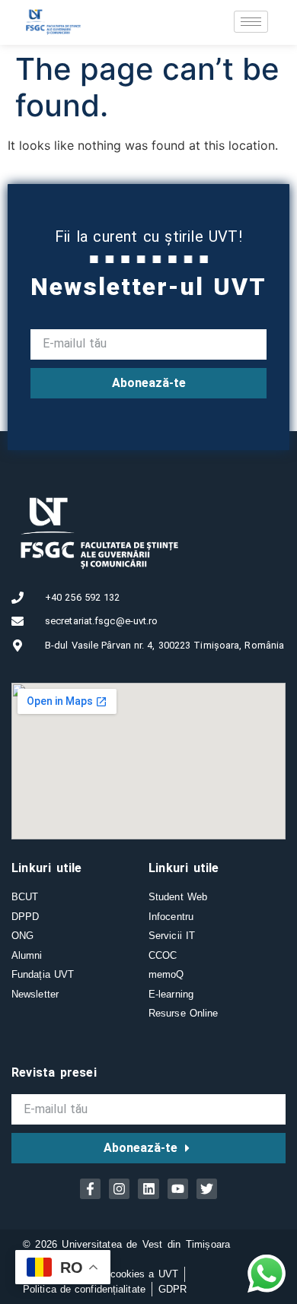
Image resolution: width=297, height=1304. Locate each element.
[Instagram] (119, 1189)
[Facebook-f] (90, 1189)
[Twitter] (206, 1189)
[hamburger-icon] (251, 22)
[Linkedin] (148, 1189)
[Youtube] (178, 1189)
